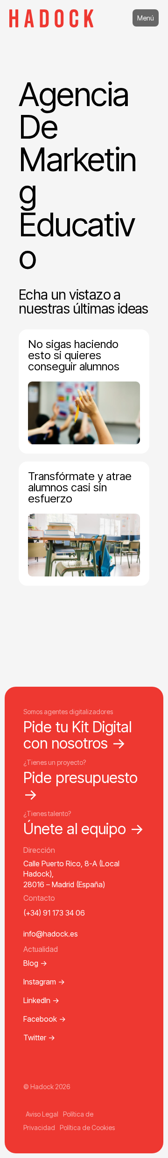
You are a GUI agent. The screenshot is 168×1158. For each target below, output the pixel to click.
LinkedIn (41, 1000)
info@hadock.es (50, 933)
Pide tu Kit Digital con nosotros (77, 735)
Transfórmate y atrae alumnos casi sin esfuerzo (80, 487)
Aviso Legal (42, 1114)
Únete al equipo (83, 829)
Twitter (39, 1037)
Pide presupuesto (80, 786)
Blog (35, 963)
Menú (145, 18)
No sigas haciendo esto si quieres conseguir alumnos (73, 355)
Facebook (44, 1019)
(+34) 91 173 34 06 (54, 912)
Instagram (44, 981)
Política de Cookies (87, 1127)
